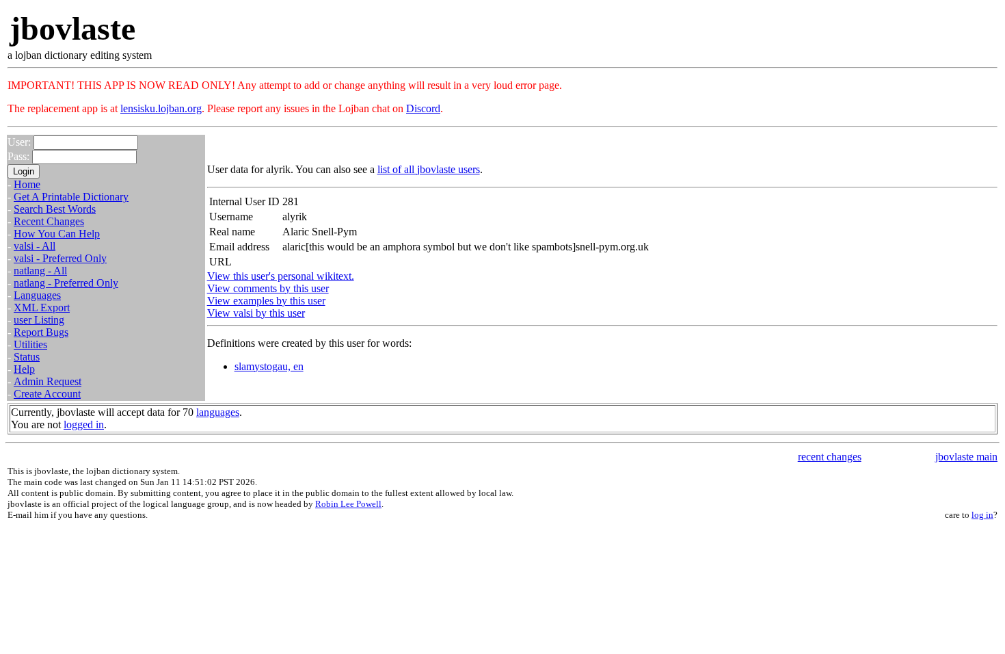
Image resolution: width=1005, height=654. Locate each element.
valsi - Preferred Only (60, 258)
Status (27, 357)
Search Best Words (55, 209)
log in (982, 515)
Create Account (47, 394)
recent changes (829, 456)
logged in (84, 424)
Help (24, 369)
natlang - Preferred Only (66, 283)
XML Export (42, 307)
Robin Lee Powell (348, 504)
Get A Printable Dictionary (71, 196)
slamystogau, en (269, 366)
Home (27, 184)
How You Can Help (57, 233)
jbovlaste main (966, 456)
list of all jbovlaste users (428, 169)
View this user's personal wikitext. (280, 276)
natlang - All (40, 270)
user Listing (39, 320)
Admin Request (47, 381)
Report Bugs (41, 332)
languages (217, 412)
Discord (423, 108)
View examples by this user (266, 300)
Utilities (30, 344)
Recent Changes (49, 221)
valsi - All (34, 246)
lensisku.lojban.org (161, 108)
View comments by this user (268, 288)
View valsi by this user (256, 313)
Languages (37, 295)
